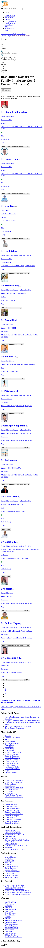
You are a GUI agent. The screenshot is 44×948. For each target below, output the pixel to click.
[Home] (4, 5)
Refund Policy (9, 747)
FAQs (7, 739)
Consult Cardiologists (12, 816)
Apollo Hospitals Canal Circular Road (17, 894)
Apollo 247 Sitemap (11, 759)
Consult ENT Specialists (13, 819)
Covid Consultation (11, 805)
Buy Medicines (10, 16)
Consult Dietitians (10, 817)
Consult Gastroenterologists (14, 814)
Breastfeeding (9, 929)
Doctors (7, 34)
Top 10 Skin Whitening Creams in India (18, 726)
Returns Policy (9, 745)
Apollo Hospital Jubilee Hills (14, 885)
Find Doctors (9, 17)
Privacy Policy (9, 749)
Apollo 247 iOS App (11, 754)
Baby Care (8, 862)
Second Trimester (10, 913)
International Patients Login (14, 797)
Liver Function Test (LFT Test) (15, 849)
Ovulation (8, 917)
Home (3, 34)
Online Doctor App (11, 761)
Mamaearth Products (11, 877)
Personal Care (9, 861)
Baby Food (8, 931)
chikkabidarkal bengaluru (21, 36)
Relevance (7, 91)
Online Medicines (10, 784)
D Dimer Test (9, 842)
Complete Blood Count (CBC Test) (16, 845)
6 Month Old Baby (11, 935)
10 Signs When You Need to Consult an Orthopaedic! (22, 721)
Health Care (9, 859)
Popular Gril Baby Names (13, 937)
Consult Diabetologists (12, 823)
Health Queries (10, 741)
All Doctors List (10, 793)
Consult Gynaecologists (12, 812)
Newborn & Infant (11, 909)
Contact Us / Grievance (12, 738)
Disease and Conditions (12, 769)
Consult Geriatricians (12, 821)
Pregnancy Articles (11, 922)
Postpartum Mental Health (13, 920)
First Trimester (9, 911)
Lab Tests (8, 19)
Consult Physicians (11, 806)
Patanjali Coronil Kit (11, 875)
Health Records (10, 23)
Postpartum (8, 907)
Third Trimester (10, 915)
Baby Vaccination (10, 933)
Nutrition (8, 864)
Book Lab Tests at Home (13, 833)
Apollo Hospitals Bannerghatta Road (17, 890)
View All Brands (10, 857)
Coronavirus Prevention (12, 872)
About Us (8, 736)
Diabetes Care (9, 873)
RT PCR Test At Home (12, 831)
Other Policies (9, 750)
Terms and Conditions (12, 743)
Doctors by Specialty (11, 789)
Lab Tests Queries (11, 772)
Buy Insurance (9, 29)
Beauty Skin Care (10, 868)
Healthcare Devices (11, 866)
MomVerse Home (10, 902)
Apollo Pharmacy (10, 765)
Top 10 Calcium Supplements (14, 728)
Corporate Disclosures (12, 756)
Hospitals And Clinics (12, 767)
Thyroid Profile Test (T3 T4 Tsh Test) (17, 840)
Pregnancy (8, 906)
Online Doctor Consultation (14, 780)
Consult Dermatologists (12, 808)
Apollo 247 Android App (13, 752)
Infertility (8, 918)
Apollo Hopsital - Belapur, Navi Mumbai (18, 892)
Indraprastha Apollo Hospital (14, 889)
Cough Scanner (10, 786)
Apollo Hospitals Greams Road (15, 887)
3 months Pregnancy (11, 926)
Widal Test (8, 847)
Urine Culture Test (11, 844)
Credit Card (8, 26)
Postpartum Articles (11, 924)
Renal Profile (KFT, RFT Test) (15, 834)
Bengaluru (9, 36)
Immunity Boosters (11, 870)
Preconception (9, 904)
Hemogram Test (10, 836)
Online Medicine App (12, 763)
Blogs (7, 770)
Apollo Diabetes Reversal (13, 795)
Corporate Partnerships (12, 758)
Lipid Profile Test (10, 838)
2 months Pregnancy (11, 928)
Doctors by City (10, 791)
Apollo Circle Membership (13, 782)
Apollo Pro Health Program (14, 788)
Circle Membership (11, 21)
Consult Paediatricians (12, 810)
